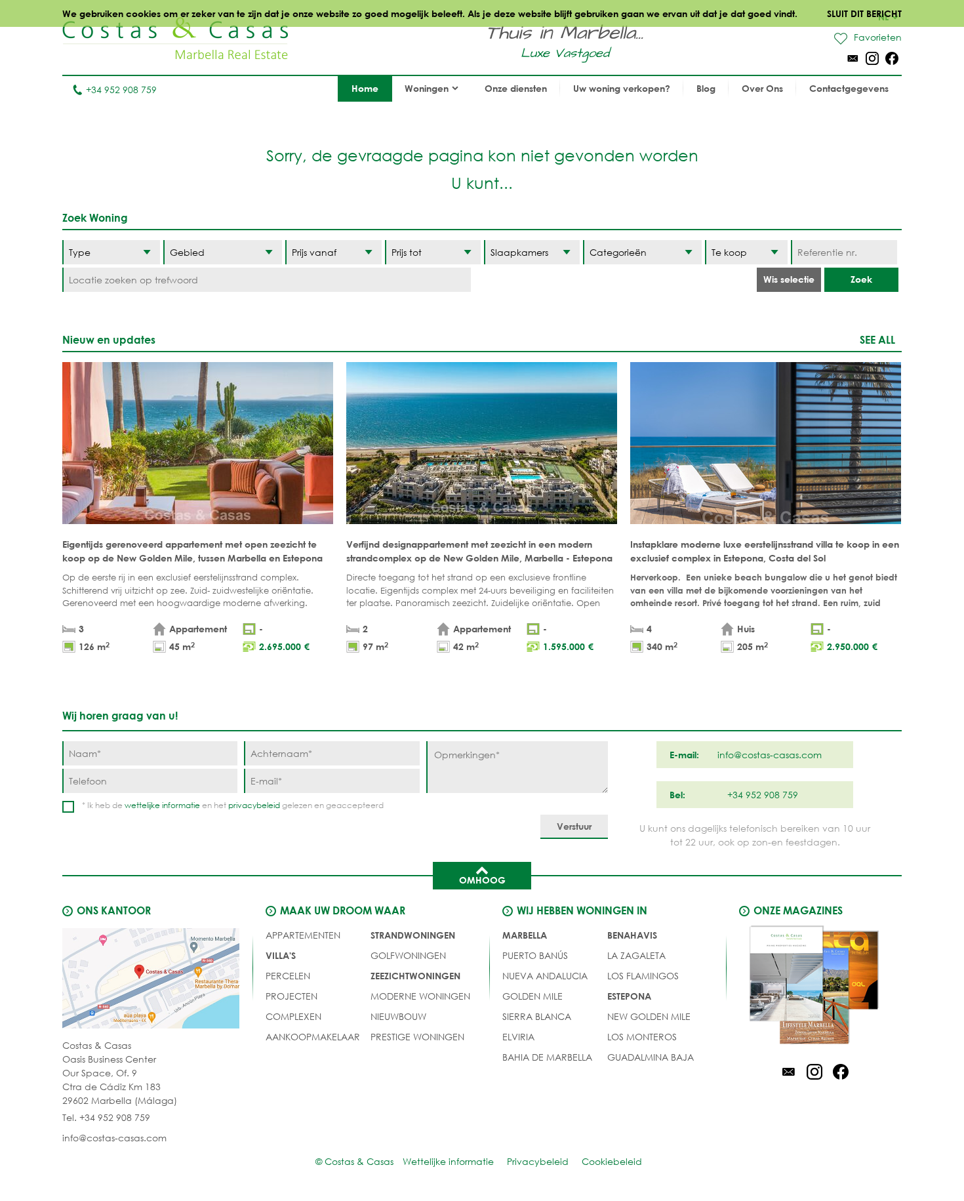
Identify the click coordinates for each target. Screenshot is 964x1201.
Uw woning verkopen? (621, 88)
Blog (705, 88)
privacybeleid (254, 805)
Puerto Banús (535, 955)
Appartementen (303, 935)
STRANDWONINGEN (413, 935)
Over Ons (762, 88)
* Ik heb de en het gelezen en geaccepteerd (233, 805)
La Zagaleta (636, 955)
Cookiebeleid (612, 1161)
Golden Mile (532, 996)
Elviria (518, 1036)
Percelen (288, 975)
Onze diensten (516, 88)
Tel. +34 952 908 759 (106, 1117)
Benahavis (632, 935)
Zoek (861, 279)
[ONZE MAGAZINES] (814, 987)
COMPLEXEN (293, 1016)
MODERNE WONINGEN (420, 996)
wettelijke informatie (162, 805)
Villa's (281, 955)
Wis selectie (788, 279)
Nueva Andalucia (545, 975)
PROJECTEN (291, 996)
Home (364, 88)
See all (877, 339)
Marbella (524, 935)
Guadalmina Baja (650, 1057)
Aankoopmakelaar (313, 1036)
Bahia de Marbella (547, 1057)
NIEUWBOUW (398, 1016)
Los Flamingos (643, 975)
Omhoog (482, 879)
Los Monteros (642, 1036)
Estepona (629, 996)
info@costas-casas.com (114, 1137)
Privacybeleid (538, 1161)
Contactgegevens (849, 88)
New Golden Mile (649, 1016)
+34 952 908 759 (121, 89)
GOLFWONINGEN (408, 955)
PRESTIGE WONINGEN (417, 1036)
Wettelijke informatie (448, 1161)
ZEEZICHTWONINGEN (415, 975)
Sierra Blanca (536, 1016)
